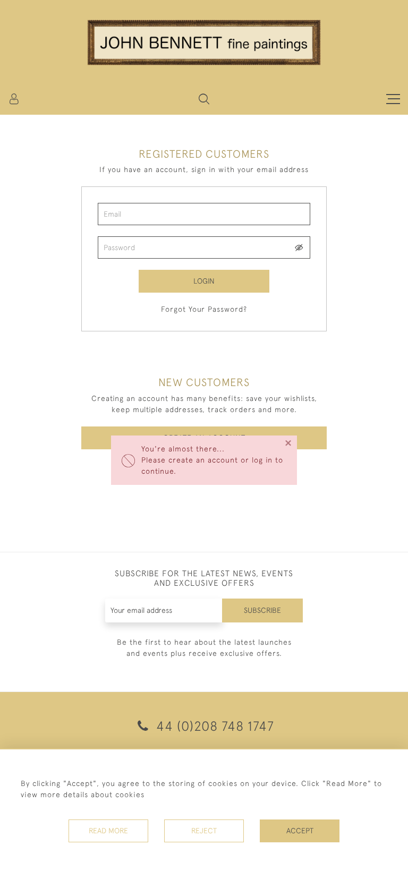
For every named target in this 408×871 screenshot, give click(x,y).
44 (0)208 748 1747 (213, 725)
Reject (204, 830)
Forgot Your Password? (204, 309)
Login (204, 281)
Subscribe (262, 610)
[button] (204, 99)
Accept (299, 830)
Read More (108, 830)
